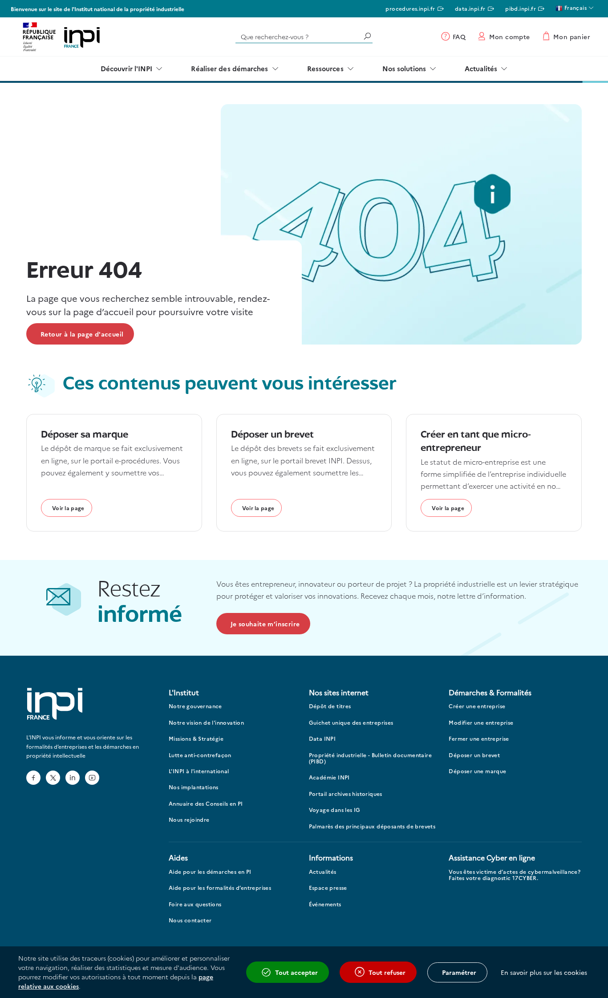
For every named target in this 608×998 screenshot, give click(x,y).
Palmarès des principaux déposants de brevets (372, 826)
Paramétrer (459, 972)
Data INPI (322, 738)
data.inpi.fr (470, 8)
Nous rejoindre (189, 819)
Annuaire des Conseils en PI (206, 803)
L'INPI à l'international (199, 771)
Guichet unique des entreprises (351, 722)
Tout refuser (387, 972)
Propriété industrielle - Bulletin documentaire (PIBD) (370, 758)
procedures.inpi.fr (410, 8)
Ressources (325, 68)
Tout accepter (296, 972)
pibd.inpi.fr (520, 8)
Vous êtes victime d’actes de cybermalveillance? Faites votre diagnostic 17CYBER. (514, 874)
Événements (325, 904)
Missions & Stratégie (196, 738)
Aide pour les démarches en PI (210, 871)
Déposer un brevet (474, 755)
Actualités (481, 68)
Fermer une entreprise (479, 738)
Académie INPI (329, 777)
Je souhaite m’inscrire (265, 623)
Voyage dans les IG (335, 810)
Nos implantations (194, 787)
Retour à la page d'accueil (82, 333)
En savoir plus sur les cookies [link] (544, 972)
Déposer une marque (477, 771)
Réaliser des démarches (229, 68)
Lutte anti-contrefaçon (200, 755)
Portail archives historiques (345, 794)
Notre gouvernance (195, 706)
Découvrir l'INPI (127, 68)
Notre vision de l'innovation (206, 722)
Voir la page (68, 507)
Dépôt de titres (330, 706)
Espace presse (328, 887)
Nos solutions (404, 68)
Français (575, 7)
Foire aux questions (195, 904)
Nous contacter (190, 920)
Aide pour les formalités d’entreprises (220, 887)
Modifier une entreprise (481, 722)
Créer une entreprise (477, 706)
